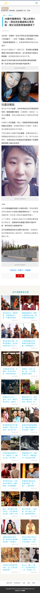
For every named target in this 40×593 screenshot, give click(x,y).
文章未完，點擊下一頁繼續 (20, 270)
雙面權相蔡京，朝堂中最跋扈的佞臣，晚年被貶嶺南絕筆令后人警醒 (29, 315)
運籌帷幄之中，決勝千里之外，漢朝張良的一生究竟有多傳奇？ (29, 455)
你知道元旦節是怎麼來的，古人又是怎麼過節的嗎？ (10, 567)
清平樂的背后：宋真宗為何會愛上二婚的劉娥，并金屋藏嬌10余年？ (10, 483)
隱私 (29, 583)
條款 (24, 583)
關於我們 (9, 583)
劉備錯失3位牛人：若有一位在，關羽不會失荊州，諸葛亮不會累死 (10, 399)
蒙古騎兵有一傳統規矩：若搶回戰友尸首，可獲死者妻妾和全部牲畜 (17, 10)
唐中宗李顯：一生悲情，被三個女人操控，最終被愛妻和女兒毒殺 (29, 511)
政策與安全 (17, 583)
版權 (33, 583)
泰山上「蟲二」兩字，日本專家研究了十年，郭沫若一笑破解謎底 (29, 567)
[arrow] (11, 3)
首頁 (4, 15)
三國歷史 (10, 15)
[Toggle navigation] (36, 3)
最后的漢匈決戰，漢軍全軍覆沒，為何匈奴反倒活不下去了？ (10, 343)
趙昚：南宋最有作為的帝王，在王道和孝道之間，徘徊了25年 (10, 511)
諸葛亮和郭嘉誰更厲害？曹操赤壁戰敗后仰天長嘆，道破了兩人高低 (29, 427)
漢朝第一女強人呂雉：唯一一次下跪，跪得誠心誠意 (29, 371)
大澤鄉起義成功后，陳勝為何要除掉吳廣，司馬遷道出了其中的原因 (29, 343)
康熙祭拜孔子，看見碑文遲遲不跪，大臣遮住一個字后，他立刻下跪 (29, 399)
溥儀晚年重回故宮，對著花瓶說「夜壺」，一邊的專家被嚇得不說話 (29, 483)
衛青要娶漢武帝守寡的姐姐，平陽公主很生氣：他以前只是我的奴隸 (10, 427)
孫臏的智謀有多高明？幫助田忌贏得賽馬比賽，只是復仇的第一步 (10, 539)
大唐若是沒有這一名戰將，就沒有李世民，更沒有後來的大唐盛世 (10, 371)
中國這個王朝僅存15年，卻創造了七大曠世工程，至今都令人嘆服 (10, 455)
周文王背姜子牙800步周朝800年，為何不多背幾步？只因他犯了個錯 (29, 539)
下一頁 (20, 276)
